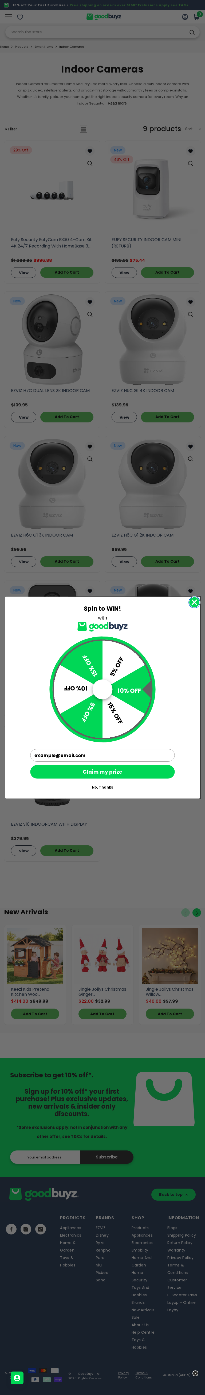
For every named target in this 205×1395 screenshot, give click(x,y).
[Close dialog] (194, 602)
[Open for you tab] (17, 1378)
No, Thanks (102, 787)
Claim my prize (102, 771)
